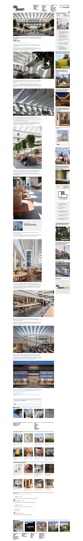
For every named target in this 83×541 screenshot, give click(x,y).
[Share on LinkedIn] (18, 40)
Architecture (36, 6)
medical (27, 394)
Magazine (35, 5)
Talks (43, 8)
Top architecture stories (60, 13)
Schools (34, 394)
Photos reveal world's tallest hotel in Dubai (63, 40)
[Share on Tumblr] (19, 40)
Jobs (52, 6)
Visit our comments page (17, 494)
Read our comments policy (26, 494)
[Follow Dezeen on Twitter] (67, 7)
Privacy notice (42, 537)
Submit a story (42, 535)
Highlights (17, 520)
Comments (41, 534)
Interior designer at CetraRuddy (62, 208)
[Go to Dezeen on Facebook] (66, 7)
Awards (52, 5)
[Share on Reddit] (17, 40)
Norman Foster (36, 118)
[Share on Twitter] (14, 40)
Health (38, 394)
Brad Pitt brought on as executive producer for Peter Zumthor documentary (63, 36)
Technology (35, 9)
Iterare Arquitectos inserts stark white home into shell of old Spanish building (63, 32)
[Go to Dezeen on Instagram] (64, 7)
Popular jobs (58, 187)
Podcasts (44, 11)
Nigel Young (21, 393)
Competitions (53, 11)
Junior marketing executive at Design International (63, 211)
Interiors (35, 7)
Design (34, 8)
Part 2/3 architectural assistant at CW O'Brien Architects (63, 204)
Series (43, 5)
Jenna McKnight (16, 42)
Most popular (58, 15)
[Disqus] (33, 507)
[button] (69, 12)
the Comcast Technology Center (18, 390)
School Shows (53, 9)
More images (17, 407)
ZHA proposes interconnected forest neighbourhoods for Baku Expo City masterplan (63, 48)
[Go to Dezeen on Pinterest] (63, 7)
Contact (41, 538)
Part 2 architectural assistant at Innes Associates (63, 215)
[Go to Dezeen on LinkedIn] (65, 7)
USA (18, 394)
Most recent (65, 15)
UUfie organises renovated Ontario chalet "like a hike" (63, 43)
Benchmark (15, 320)
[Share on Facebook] (13, 40)
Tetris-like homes (64, 522)
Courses (52, 10)
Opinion (43, 7)
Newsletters (44, 10)
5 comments (27, 42)
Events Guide (53, 7)
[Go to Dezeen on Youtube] (68, 7)
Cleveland (38, 47)
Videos (43, 9)
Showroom (53, 8)
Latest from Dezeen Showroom (19, 462)
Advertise (41, 536)
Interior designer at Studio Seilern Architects (63, 219)
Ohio (17, 46)
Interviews (44, 6)
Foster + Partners (29, 45)
